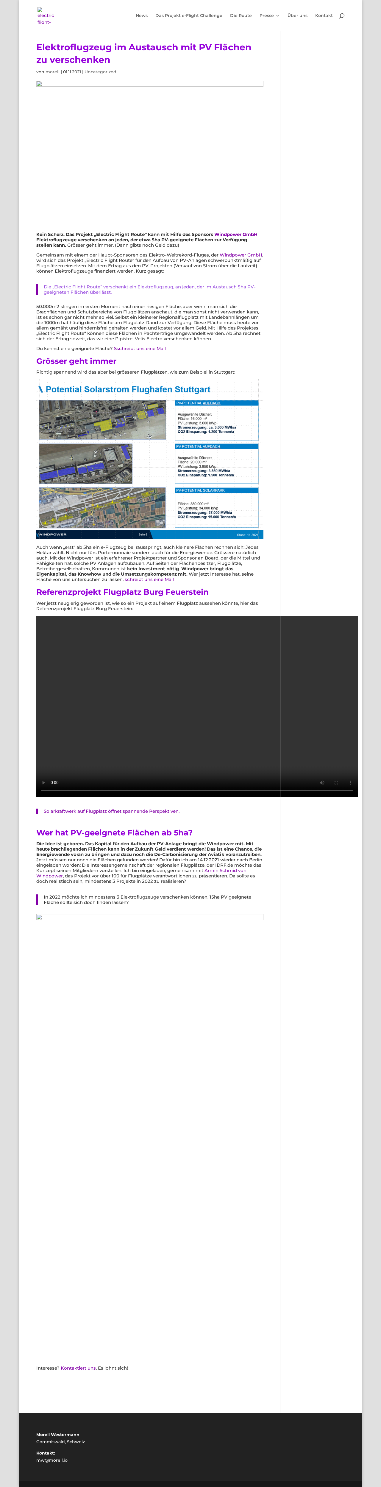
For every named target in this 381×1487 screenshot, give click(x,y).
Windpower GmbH (235, 234)
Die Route (241, 15)
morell (53, 71)
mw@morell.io (52, 1460)
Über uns (297, 15)
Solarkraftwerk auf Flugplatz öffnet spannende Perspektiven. (111, 811)
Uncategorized (100, 71)
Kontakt (324, 15)
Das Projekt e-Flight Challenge (188, 15)
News (142, 15)
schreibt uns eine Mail (149, 579)
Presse (267, 15)
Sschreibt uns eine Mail (140, 348)
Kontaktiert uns (78, 1368)
